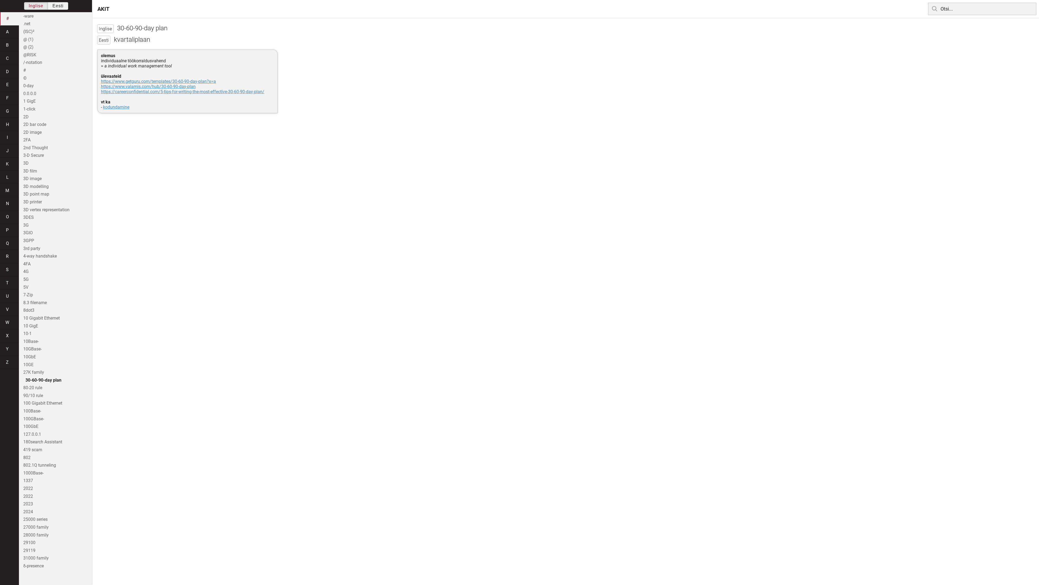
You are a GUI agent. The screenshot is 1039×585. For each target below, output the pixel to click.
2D (26, 116)
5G (26, 279)
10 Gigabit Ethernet (41, 318)
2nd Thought (35, 147)
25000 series (35, 519)
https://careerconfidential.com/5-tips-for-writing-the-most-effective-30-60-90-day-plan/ (182, 91)
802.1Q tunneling (39, 465)
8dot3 (28, 310)
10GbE (29, 356)
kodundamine (116, 107)
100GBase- (33, 418)
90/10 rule (33, 395)
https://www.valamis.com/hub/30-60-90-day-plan (148, 86)
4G (26, 271)
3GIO (28, 232)
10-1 (27, 333)
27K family (33, 372)
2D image (32, 132)
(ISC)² (28, 31)
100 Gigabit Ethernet (42, 403)
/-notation (32, 62)
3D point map (36, 194)
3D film (30, 171)
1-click (29, 109)
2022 (28, 488)
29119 (29, 550)
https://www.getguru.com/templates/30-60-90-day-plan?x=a (158, 81)
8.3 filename (35, 302)
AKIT (103, 9)
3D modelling (36, 186)
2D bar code (34, 124)
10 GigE (30, 326)
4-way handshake (40, 256)
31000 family (36, 558)
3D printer (32, 201)
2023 (28, 503)
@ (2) (28, 47)
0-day (28, 85)
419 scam (32, 449)
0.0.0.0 (29, 93)
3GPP (28, 240)
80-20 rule (32, 387)
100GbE (30, 426)
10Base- (31, 341)
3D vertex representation (46, 209)
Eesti (58, 6)
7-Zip (28, 294)
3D (26, 163)
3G (26, 225)
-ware (28, 16)
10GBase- (32, 349)
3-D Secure (33, 155)
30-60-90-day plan (43, 380)
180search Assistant (42, 441)
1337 (28, 480)
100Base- (32, 411)
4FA (27, 263)
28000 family (36, 535)
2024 (28, 511)
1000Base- (33, 473)
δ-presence (33, 565)
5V (25, 287)
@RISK (29, 54)
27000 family (36, 527)
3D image (32, 178)
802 (27, 457)
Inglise (36, 6)
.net (26, 23)
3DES (28, 217)
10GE (28, 364)
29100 (29, 542)
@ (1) (28, 39)
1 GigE (29, 101)
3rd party (31, 248)
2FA (27, 139)
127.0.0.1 (32, 434)
